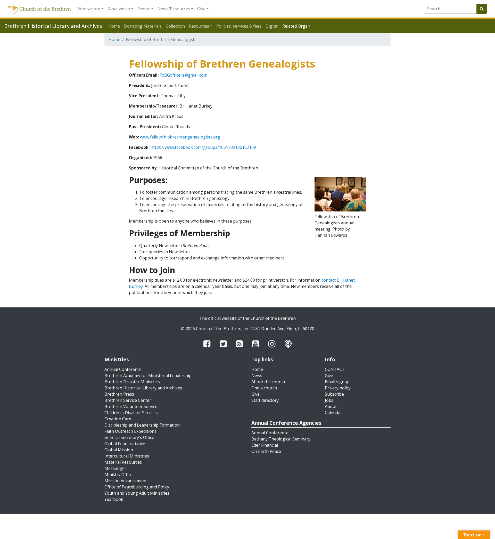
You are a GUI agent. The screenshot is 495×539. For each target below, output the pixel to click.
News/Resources (174, 9)
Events (143, 9)
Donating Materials (143, 26)
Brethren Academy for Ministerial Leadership (148, 375)
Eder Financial (264, 445)
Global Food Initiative (124, 443)
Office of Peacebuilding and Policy (136, 487)
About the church (268, 382)
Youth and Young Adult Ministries (136, 493)
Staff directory (265, 400)
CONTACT (335, 369)
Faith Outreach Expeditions (130, 431)
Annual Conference (123, 369)
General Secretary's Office (129, 437)
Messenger (115, 468)
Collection (175, 26)
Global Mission (118, 450)
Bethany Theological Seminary (280, 439)
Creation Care (117, 419)
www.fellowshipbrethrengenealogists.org (180, 137)
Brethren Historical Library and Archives (143, 388)
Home (114, 26)
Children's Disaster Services (131, 412)
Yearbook (113, 499)
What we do (119, 9)
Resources (199, 26)
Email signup (337, 382)
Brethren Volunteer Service (130, 406)
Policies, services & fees (238, 26)
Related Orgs (294, 26)
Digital (272, 26)
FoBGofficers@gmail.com (183, 75)
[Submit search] (481, 9)
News (256, 375)
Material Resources (123, 462)
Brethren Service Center (127, 400)
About (331, 406)
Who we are (88, 9)
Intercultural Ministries (126, 456)
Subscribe (334, 394)
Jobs (329, 400)
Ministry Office (118, 474)
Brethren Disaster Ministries (132, 382)
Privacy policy (338, 388)
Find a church (264, 388)
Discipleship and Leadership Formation (142, 425)
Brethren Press (119, 394)
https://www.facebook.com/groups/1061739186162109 (203, 147)
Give (201, 9)
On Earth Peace (266, 451)
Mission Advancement (125, 481)
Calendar (333, 412)
